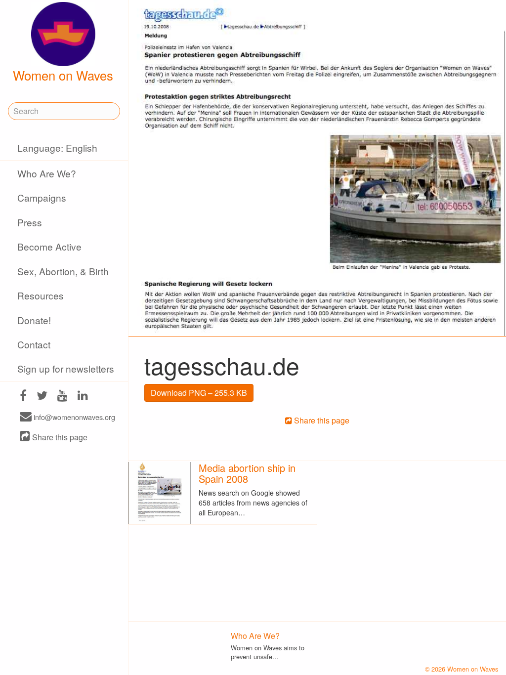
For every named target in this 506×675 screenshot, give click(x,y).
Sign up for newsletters (65, 368)
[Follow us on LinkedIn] (83, 396)
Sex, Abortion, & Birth (63, 271)
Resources (40, 295)
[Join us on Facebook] (23, 396)
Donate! (34, 320)
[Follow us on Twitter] (42, 396)
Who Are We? (46, 173)
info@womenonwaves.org (73, 417)
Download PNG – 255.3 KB (199, 392)
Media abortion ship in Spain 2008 (247, 473)
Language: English (57, 147)
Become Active (49, 246)
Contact (33, 344)
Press (29, 222)
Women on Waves (63, 75)
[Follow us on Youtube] (62, 396)
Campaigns (41, 197)
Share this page (58, 437)
